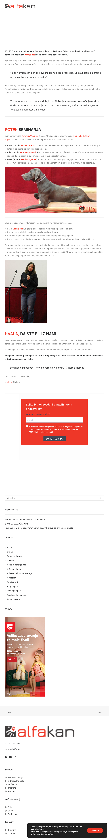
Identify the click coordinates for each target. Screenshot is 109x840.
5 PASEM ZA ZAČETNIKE (16, 524)
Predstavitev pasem (16, 595)
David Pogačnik (28, 159)
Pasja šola (12, 814)
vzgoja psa (18, 228)
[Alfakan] (20, 6)
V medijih (11, 577)
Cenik (10, 810)
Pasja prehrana (14, 556)
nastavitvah (49, 834)
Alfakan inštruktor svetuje (19, 573)
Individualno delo (16, 781)
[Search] (54, 498)
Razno (10, 547)
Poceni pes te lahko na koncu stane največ (25, 519)
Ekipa (10, 807)
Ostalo (10, 552)
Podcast (11, 791)
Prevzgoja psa (14, 590)
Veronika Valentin (30, 136)
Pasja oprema (13, 599)
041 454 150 (14, 743)
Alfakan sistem (14, 569)
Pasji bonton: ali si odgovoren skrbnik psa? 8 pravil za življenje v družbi (39, 528)
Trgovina (12, 788)
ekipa (9, 382)
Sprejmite (95, 830)
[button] (103, 6)
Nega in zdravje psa (16, 564)
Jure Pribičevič (72, 24)
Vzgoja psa (29, 54)
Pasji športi (12, 582)
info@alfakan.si (15, 749)
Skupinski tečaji (15, 777)
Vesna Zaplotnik (29, 145)
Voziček (11, 833)
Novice (55, 24)
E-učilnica (12, 784)
